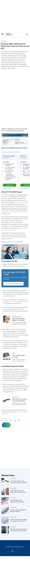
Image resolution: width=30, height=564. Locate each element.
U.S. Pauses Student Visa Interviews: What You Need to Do (18, 482)
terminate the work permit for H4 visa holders (15, 212)
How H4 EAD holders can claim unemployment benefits (18, 356)
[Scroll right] (27, 172)
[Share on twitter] (11, 420)
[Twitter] (17, 551)
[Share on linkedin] (15, 420)
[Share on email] (19, 420)
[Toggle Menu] (2, 34)
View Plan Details (7, 188)
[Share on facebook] (7, 420)
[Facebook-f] (12, 551)
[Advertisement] (15, 16)
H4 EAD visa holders (20, 202)
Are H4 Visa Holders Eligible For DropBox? (18, 319)
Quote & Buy (9, 185)
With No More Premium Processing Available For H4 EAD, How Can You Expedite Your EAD (19, 400)
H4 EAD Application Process (13, 283)
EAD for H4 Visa (20, 412)
